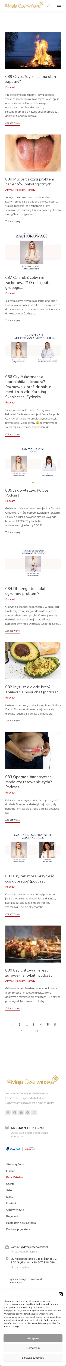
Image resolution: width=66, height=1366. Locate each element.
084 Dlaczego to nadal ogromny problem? (25, 591)
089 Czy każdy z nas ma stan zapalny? (30, 79)
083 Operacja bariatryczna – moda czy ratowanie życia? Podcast (30, 782)
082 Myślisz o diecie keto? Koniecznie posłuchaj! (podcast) (32, 689)
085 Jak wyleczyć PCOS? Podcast (27, 493)
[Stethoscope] (34, 1112)
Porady (31, 190)
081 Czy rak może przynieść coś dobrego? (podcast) (29, 879)
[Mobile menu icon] (58, 5)
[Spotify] (27, 1112)
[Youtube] (21, 1112)
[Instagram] (8, 1112)
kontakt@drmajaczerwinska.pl (29, 1247)
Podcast (10, 87)
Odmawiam (33, 1347)
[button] (60, 1294)
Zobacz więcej (12, 123)
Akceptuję (33, 1338)
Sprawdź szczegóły (33, 1357)
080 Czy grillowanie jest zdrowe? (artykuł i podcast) (29, 973)
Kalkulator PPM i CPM (27, 1128)
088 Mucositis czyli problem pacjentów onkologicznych (29, 182)
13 (36, 1031)
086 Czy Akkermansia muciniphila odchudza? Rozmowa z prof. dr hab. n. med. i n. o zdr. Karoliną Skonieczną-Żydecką (28, 387)
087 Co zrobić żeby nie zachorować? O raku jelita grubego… (28, 282)
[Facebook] (14, 1112)
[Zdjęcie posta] (33, 50)
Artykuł (9, 190)
